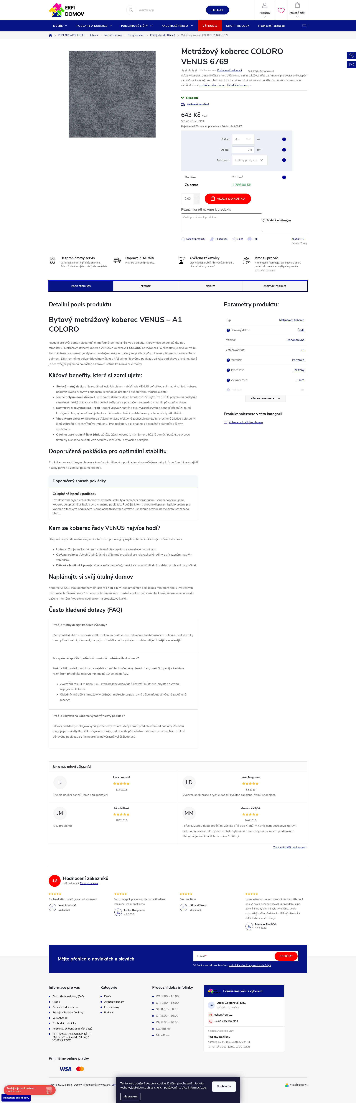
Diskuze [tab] (210, 286)
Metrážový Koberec (291, 320)
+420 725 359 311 (226, 1021)
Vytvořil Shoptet (298, 1084)
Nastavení (130, 1096)
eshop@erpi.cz (223, 1015)
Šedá (301, 330)
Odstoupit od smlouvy (16, 1097)
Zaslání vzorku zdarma (65, 1007)
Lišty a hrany (111, 1007)
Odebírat (286, 956)
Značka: (298, 239)
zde (203, 1088)
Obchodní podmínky (64, 1023)
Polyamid (298, 360)
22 (302, 350)
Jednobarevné (295, 340)
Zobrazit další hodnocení (289, 847)
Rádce (56, 1002)
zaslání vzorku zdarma (212, 85)
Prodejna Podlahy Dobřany (67, 1012)
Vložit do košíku (231, 199)
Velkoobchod (59, 1018)
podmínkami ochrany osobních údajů (249, 965)
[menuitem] (60, 26)
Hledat (217, 10)
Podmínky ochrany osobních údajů (72, 1028)
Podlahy (108, 1012)
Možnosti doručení (198, 104)
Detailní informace (237, 85)
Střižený (299, 370)
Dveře (107, 996)
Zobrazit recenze (89, 883)
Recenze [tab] (146, 286)
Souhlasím (224, 1086)
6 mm (300, 380)
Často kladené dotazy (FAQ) (68, 996)
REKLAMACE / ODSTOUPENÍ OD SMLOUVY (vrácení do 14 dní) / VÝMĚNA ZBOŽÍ (71, 1037)
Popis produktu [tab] (81, 286)
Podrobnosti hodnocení (229, 70)
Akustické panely (114, 1001)
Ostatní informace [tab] (274, 286)
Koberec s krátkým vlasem (246, 422)
